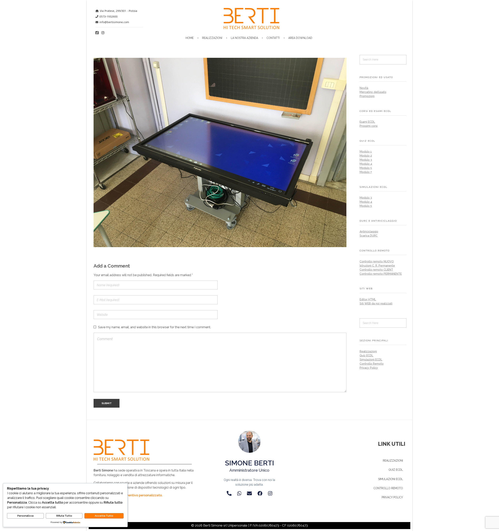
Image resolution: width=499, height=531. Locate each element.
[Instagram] (270, 493)
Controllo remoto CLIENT (376, 269)
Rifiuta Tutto (64, 515)
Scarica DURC (369, 235)
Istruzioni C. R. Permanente (377, 265)
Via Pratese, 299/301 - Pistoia (118, 11)
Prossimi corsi (369, 125)
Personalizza (25, 515)
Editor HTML (368, 299)
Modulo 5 (366, 167)
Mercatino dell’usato (373, 92)
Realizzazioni (368, 351)
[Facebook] (259, 493)
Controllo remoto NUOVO (377, 261)
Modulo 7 (366, 172)
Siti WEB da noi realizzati (376, 303)
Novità (364, 88)
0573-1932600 (108, 16)
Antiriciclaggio (369, 231)
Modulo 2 (366, 155)
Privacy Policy (369, 367)
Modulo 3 (366, 159)
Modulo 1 (366, 151)
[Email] (249, 493)
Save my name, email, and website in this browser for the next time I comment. (154, 327)
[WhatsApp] (239, 493)
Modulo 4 (366, 163)
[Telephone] (229, 493)
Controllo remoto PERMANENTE (381, 273)
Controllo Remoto (372, 363)
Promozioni (367, 96)
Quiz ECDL (366, 355)
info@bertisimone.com (114, 22)
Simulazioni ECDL (371, 359)
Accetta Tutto (104, 515)
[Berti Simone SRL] (251, 18)
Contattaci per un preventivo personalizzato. (128, 495)
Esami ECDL (367, 121)
